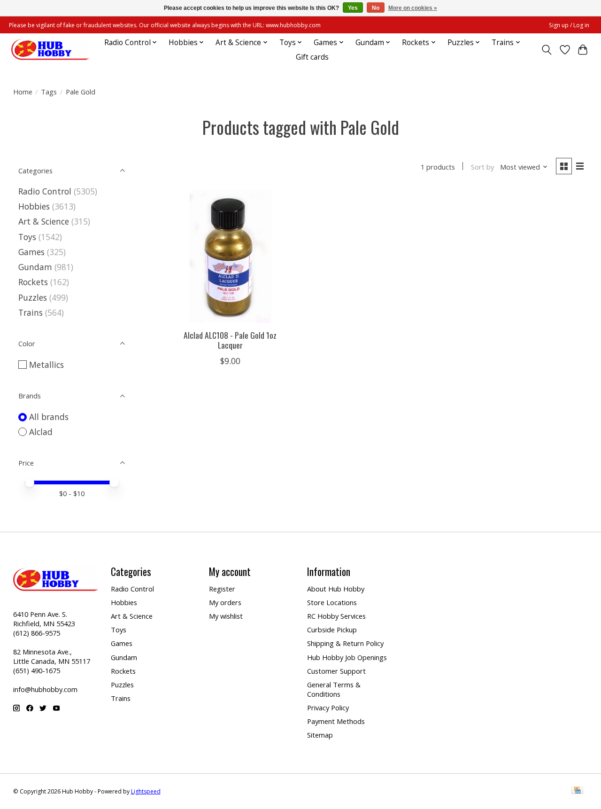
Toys (27, 236)
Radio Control (44, 191)
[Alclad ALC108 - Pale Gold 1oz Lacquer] (230, 256)
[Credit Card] (577, 791)
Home (22, 91)
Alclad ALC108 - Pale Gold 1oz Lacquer (230, 340)
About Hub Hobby (335, 588)
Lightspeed (146, 791)
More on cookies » (412, 8)
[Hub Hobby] (50, 49)
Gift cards (312, 57)
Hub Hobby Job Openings (347, 657)
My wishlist (226, 616)
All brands (49, 416)
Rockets (33, 282)
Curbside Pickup (332, 629)
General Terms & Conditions (334, 689)
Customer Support (336, 671)
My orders (225, 602)
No (375, 8)
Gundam (35, 266)
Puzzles (32, 297)
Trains (30, 312)
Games (31, 251)
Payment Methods (336, 721)
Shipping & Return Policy (345, 643)
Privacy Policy (328, 707)
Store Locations (332, 602)
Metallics (46, 364)
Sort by (482, 166)
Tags (49, 91)
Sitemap (320, 734)
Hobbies (34, 206)
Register (222, 588)
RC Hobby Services (336, 616)
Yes (353, 8)
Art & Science (43, 221)
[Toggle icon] (546, 49)
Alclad (41, 431)
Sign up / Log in (569, 25)
